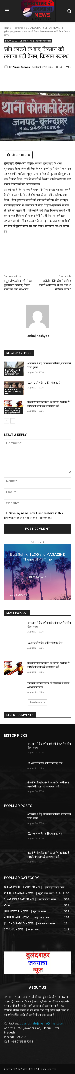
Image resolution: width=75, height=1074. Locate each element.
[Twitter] (30, 77)
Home (7, 27)
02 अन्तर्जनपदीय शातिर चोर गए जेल (44, 382)
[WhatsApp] (48, 77)
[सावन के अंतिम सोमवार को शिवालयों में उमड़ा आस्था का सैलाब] (14, 688)
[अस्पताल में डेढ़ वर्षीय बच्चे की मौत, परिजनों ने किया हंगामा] (14, 628)
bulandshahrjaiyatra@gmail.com (42, 1023)
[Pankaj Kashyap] (6, 67)
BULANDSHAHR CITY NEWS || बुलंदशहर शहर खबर (12, 372)
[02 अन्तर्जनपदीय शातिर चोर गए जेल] (14, 648)
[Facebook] (21, 77)
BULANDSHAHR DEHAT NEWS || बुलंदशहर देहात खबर (28, 40)
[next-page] (12, 421)
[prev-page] (6, 421)
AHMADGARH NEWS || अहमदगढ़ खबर (13, 391)
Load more (36, 702)
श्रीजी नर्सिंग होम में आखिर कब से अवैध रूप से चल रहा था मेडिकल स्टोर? (55, 285)
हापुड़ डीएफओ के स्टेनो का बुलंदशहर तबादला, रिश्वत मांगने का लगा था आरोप (18, 285)
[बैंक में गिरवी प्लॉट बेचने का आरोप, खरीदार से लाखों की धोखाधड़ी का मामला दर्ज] (14, 668)
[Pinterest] (39, 77)
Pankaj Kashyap (21, 66)
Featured (18, 27)
